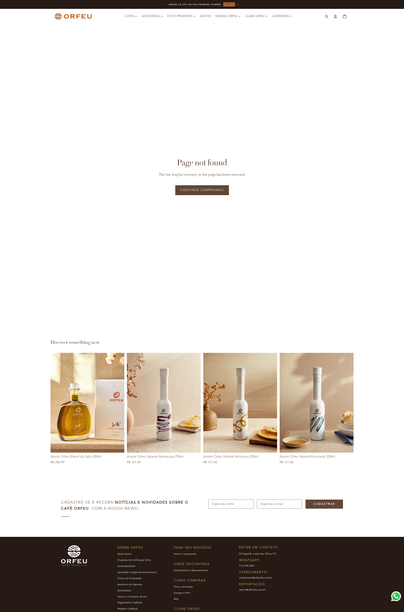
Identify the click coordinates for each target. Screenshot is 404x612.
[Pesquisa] (326, 16)
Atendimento (124, 591)
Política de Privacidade (129, 578)
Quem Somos (124, 554)
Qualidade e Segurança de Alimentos (137, 572)
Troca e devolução (183, 587)
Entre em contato (258, 547)
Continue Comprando (202, 190)
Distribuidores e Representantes (191, 570)
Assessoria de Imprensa (129, 585)
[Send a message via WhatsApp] (396, 596)
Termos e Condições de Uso (132, 597)
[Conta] (335, 16)
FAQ (176, 599)
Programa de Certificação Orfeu (134, 560)
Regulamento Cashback (129, 603)
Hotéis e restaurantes (185, 554)
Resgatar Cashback (127, 609)
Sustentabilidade (126, 566)
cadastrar (324, 504)
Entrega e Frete (182, 593)
